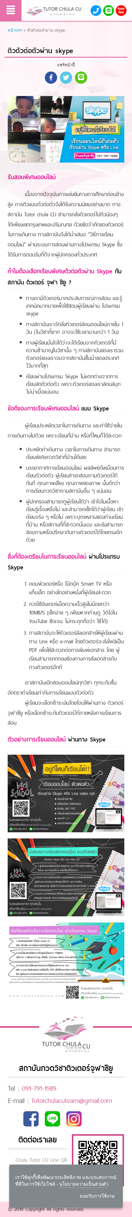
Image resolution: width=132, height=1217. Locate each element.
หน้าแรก (15, 30)
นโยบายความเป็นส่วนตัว (83, 1184)
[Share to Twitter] (66, 77)
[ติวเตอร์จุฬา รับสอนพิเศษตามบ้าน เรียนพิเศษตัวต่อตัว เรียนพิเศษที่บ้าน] (53, 11)
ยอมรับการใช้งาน (97, 1196)
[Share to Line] (81, 77)
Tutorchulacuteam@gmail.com (71, 1100)
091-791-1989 (39, 1088)
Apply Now (121, 10)
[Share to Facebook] (51, 77)
